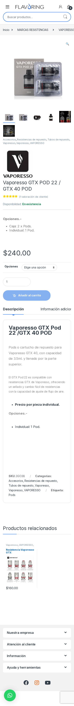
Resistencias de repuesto (31, 139)
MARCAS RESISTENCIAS (32, 29)
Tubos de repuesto (59, 139)
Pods (12, 495)
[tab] (13, 310)
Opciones (11, 266)
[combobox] (31, 16)
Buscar (65, 16)
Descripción (13, 309)
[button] (10, 695)
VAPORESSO (37, 143)
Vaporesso (9, 143)
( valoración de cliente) (33, 196)
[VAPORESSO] (18, 164)
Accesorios (9, 139)
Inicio (6, 29)
